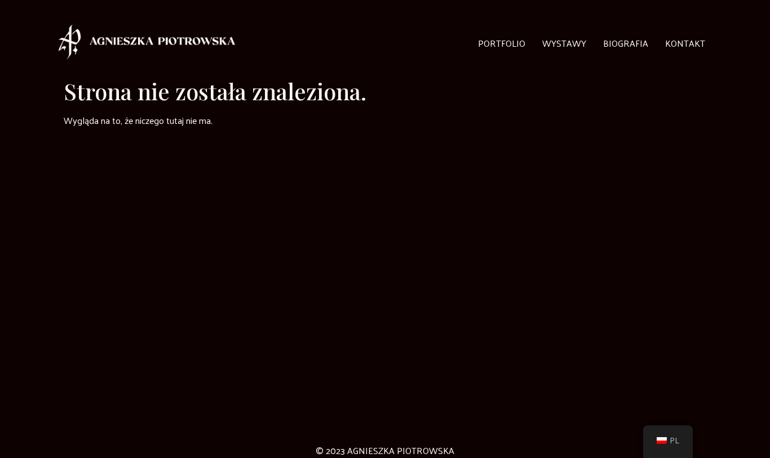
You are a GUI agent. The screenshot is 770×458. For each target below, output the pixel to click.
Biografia (625, 43)
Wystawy (564, 43)
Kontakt (685, 43)
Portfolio (501, 43)
